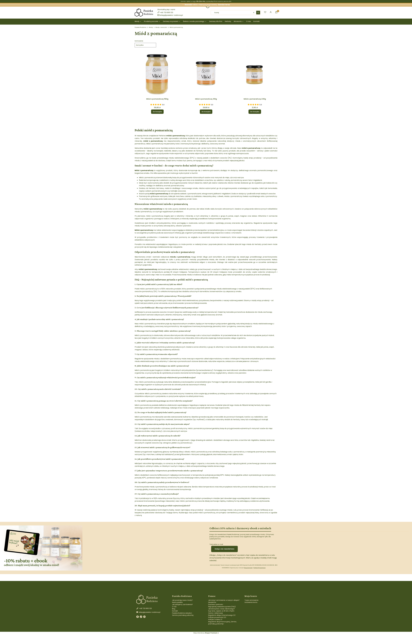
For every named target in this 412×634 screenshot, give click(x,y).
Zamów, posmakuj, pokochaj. (183, 615)
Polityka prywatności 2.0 (217, 617)
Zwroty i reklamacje (215, 613)
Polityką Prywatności (260, 568)
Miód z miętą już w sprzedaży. (207, 4)
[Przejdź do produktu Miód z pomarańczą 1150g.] (157, 74)
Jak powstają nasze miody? (182, 600)
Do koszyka (157, 112)
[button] (258, 12)
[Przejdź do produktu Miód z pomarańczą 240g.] (254, 74)
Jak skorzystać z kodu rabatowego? (221, 609)
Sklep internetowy (205, 633)
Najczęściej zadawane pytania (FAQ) (222, 607)
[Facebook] (137, 617)
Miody (151, 27)
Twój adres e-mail (216, 544)
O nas (174, 607)
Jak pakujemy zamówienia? (182, 604)
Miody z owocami (161, 27)
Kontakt (175, 611)
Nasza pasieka (177, 602)
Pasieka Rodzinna (140, 27)
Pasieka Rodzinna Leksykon (182, 613)
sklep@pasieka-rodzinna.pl (171, 15)
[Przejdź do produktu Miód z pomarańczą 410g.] (206, 74)
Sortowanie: (139, 41)
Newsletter (212, 602)
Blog (173, 609)
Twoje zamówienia (251, 600)
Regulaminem (248, 568)
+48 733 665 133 (166, 12)
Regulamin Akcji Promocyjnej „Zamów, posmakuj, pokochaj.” (222, 623)
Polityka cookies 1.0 (215, 619)
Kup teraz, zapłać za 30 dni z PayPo (221, 611)
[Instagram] (144, 617)
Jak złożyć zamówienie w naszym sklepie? (223, 600)
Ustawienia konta (251, 602)
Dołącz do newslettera (224, 549)
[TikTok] (141, 617)
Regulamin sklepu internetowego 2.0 (221, 615)
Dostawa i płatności (215, 604)
